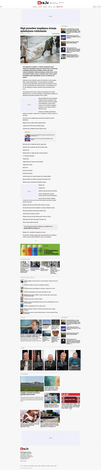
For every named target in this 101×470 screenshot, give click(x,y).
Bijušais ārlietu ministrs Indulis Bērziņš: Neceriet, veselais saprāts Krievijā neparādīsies (41, 313)
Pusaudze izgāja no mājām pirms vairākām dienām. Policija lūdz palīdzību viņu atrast (55, 340)
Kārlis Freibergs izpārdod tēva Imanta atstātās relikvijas (31, 336)
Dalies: (36, 240)
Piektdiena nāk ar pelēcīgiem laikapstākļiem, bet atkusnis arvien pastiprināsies (24, 270)
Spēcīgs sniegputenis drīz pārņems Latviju (44, 269)
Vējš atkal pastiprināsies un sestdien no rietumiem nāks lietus (46, 339)
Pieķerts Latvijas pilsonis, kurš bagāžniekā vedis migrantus (55, 327)
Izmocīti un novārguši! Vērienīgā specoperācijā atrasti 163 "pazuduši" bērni (42, 135)
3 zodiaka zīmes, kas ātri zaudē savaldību (33, 298)
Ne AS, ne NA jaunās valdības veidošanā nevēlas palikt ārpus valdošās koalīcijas (39, 309)
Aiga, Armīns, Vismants (54, 3)
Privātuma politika (31, 465)
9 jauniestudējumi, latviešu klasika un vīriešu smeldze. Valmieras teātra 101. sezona (41, 281)
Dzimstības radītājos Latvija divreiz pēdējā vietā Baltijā (36, 284)
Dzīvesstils (40, 6)
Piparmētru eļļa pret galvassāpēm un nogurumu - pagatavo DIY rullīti (39, 288)
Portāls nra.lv (22, 33)
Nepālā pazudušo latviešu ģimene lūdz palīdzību (72, 42)
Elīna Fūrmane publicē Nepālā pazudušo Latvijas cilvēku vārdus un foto (72, 56)
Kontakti (55, 465)
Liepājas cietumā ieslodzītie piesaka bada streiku (30, 393)
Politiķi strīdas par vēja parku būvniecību (45, 327)
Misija (27, 465)
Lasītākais (64, 26)
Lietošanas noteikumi (38, 465)
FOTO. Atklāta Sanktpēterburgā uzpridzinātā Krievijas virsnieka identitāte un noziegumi (49, 425)
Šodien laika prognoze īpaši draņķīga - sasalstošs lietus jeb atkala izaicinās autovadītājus (55, 271)
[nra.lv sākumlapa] (43, 2)
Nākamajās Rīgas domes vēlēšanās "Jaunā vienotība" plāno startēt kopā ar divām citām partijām (40, 295)
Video (22, 348)
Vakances (52, 465)
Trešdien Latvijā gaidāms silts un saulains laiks (34, 305)
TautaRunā (45, 6)
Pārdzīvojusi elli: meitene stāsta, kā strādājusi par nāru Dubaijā (42, 139)
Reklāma (25, 465)
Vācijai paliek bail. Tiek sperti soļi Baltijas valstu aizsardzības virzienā (51, 389)
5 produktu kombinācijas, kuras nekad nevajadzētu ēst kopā (37, 291)
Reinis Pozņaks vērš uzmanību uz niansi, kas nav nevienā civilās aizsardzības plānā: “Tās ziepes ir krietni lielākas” (73, 50)
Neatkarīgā (35, 6)
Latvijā (23, 25)
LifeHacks (50, 6)
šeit (39, 228)
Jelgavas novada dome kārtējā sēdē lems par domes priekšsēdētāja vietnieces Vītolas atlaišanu (41, 302)
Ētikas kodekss (48, 465)
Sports (54, 6)
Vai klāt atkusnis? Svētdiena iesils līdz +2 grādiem (35, 269)
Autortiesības (43, 465)
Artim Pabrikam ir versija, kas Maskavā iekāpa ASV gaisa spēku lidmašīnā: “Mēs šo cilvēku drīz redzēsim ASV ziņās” (73, 31)
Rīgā (26, 25)
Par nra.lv (21, 465)
